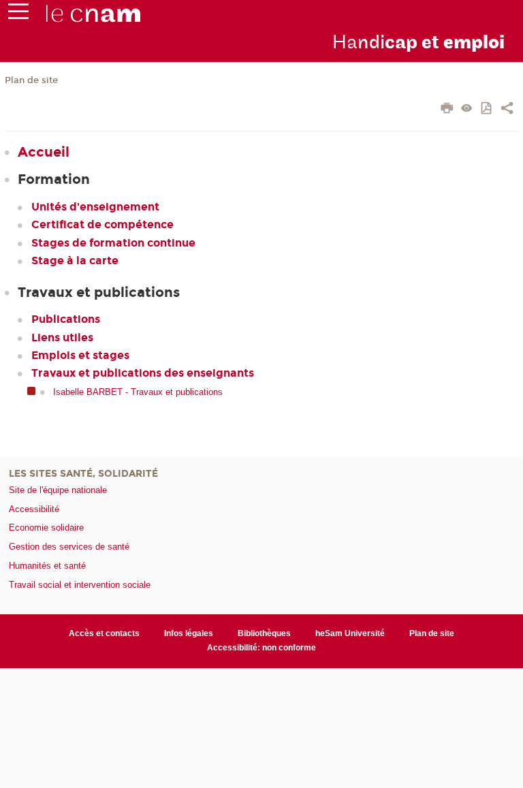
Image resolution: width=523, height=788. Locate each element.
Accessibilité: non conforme (261, 647)
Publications (65, 319)
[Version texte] (467, 109)
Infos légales (188, 633)
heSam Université (350, 633)
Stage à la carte (74, 260)
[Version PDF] (487, 109)
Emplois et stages (80, 355)
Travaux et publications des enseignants (142, 372)
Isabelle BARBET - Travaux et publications (138, 392)
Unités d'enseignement (95, 206)
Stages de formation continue (113, 242)
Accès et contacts (104, 633)
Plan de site (31, 80)
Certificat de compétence (102, 224)
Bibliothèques (264, 633)
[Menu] (18, 14)
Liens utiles (62, 337)
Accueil (43, 152)
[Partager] (507, 109)
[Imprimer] (447, 109)
